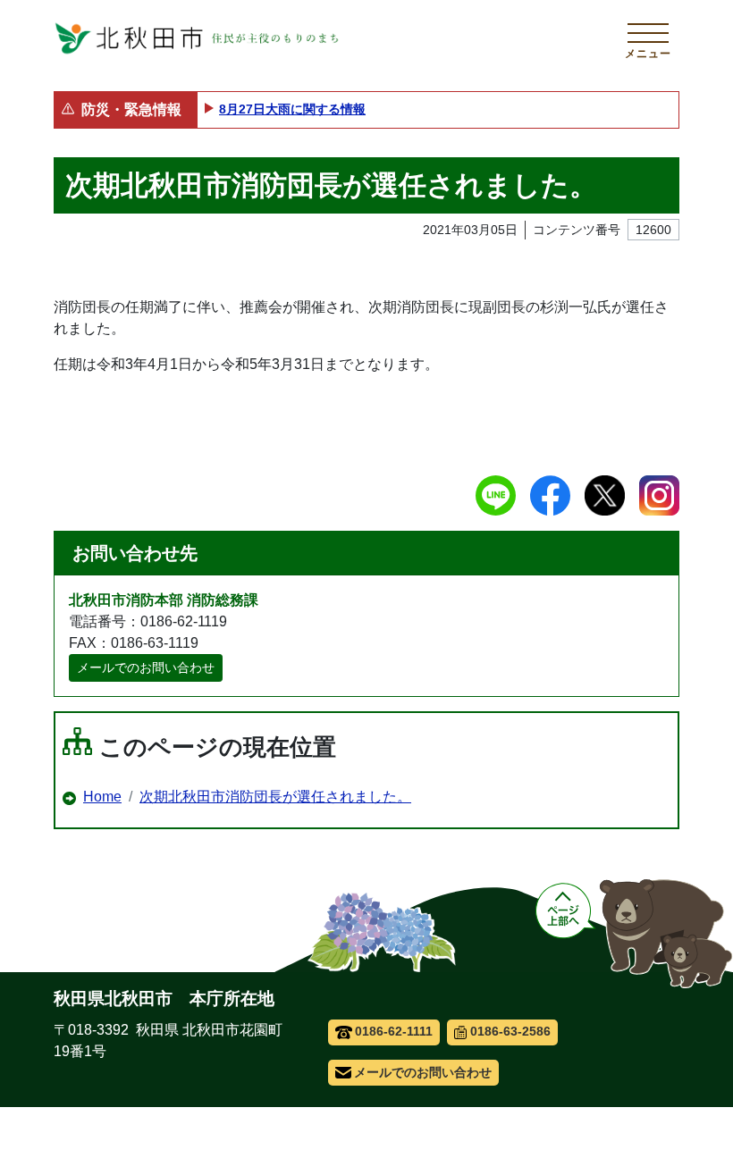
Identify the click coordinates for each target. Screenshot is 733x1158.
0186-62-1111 (394, 1031)
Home (102, 796)
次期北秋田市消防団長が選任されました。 (275, 796)
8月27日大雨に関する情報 (292, 109)
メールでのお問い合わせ (146, 667)
